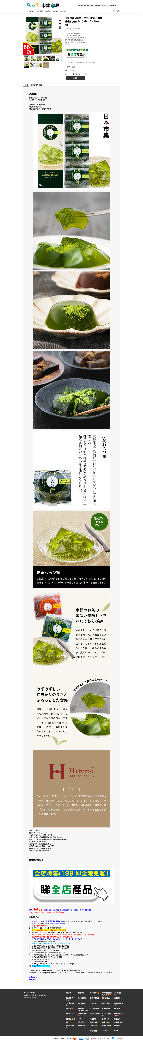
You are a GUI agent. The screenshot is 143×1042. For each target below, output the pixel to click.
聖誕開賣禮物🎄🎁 (70, 999)
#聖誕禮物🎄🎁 (118, 994)
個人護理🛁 (106, 998)
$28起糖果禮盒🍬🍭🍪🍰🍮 (107, 994)
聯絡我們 (55, 11)
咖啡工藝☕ (106, 1003)
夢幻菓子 (117, 1008)
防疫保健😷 (94, 1022)
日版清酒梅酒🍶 (70, 1004)
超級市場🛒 (69, 1014)
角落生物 (93, 1019)
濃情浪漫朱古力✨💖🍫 (119, 1014)
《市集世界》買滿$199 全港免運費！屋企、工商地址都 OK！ (98, 5)
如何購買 (48, 11)
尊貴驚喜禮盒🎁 (82, 1014)
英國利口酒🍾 (118, 1022)
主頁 (25, 11)
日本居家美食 (82, 998)
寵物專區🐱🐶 (70, 1019)
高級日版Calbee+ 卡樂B (83, 1009)
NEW (116, 1031)
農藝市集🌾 (106, 1022)
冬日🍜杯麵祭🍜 (106, 1014)
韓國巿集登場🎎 (118, 1004)
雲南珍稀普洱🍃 (94, 999)
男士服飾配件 (94, 1008)
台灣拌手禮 (105, 1019)
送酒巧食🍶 (94, 1003)
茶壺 (67, 1022)
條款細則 (63, 11)
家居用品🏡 (82, 1025)
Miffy (80, 1019)
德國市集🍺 (69, 1008)
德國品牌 (117, 1019)
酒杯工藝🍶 (82, 1003)
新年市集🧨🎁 (95, 993)
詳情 (26, 85)
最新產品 (117, 1025)
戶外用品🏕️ (94, 1025)
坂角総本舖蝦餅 (95, 1014)
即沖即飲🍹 (82, 1022)
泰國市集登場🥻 (70, 1026)
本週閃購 (81, 993)
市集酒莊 (117, 998)
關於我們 (32, 11)
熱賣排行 (69, 993)
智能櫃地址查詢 (64, 944)
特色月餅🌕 (94, 1031)
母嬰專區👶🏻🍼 (107, 1025)
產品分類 (40, 11)
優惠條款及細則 (36, 85)
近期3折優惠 (106, 1008)
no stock (105, 1031)
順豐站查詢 (36, 944)
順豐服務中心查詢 (49, 944)
